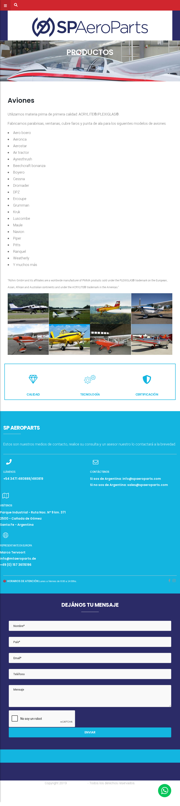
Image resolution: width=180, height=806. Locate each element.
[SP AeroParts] (90, 25)
